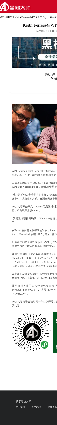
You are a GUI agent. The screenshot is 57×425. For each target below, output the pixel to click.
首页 (2, 17)
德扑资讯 (10, 17)
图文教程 (36, 407)
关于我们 (20, 407)
